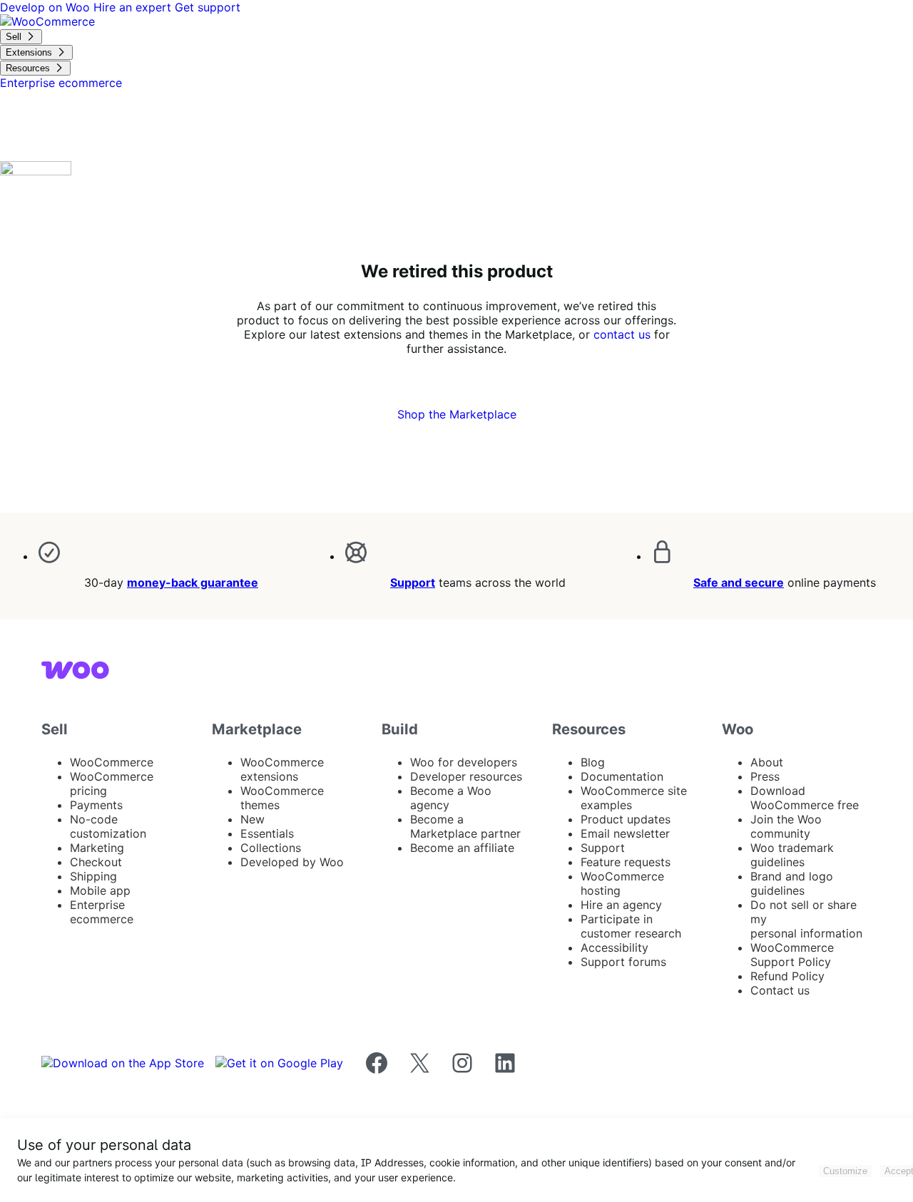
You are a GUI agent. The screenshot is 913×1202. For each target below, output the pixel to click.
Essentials (267, 833)
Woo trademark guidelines (792, 855)
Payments (96, 805)
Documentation (622, 776)
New (252, 819)
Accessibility (614, 947)
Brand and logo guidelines (791, 883)
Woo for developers (463, 762)
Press (765, 776)
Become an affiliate (462, 848)
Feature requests (625, 862)
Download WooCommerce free (804, 798)
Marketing (97, 848)
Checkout (96, 862)
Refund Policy (787, 976)
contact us (622, 334)
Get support (207, 7)
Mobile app (100, 890)
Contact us (780, 990)
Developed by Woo (292, 862)
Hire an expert (134, 7)
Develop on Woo (46, 7)
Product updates (625, 819)
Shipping (93, 876)
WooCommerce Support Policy (792, 954)
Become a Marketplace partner (465, 826)
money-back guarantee (192, 582)
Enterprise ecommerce (101, 912)
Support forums (623, 962)
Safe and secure (738, 582)
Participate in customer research (631, 926)
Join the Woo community (786, 826)
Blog (593, 762)
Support (412, 582)
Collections (270, 848)
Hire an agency (621, 905)
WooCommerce (111, 762)
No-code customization (108, 826)
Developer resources (466, 776)
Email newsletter (625, 833)
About (766, 762)
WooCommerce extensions (282, 769)
